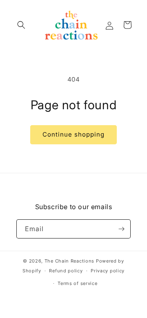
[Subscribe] (121, 228)
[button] (21, 25)
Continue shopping (73, 134)
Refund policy (65, 271)
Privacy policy (108, 271)
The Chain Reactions (69, 261)
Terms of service (77, 283)
